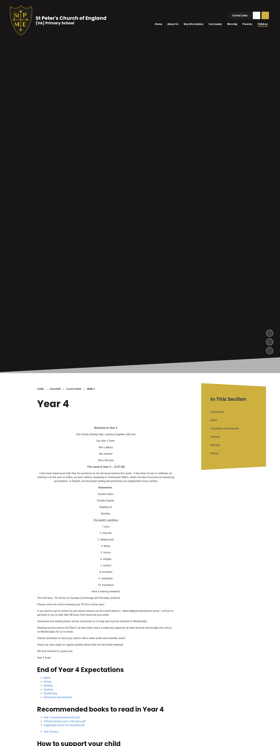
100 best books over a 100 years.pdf (65, 721)
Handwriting (50, 693)
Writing (48, 681)
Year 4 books (51, 731)
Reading (48, 685)
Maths (47, 677)
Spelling (48, 689)
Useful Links (240, 15)
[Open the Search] (265, 15)
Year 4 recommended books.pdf (62, 717)
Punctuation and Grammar (58, 697)
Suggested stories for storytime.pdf (64, 725)
